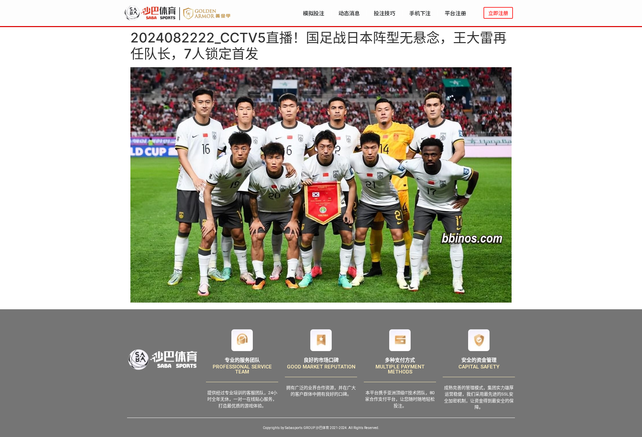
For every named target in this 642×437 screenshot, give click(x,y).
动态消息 (349, 13)
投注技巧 (384, 13)
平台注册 (455, 13)
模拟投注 (313, 13)
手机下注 (420, 13)
